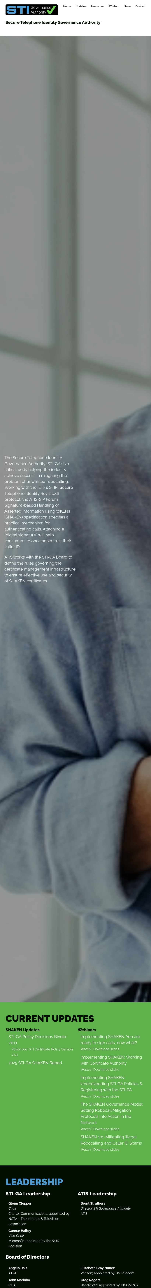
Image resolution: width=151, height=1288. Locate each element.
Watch (86, 1049)
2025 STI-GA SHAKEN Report (35, 1062)
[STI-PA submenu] (118, 6)
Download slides (106, 1049)
